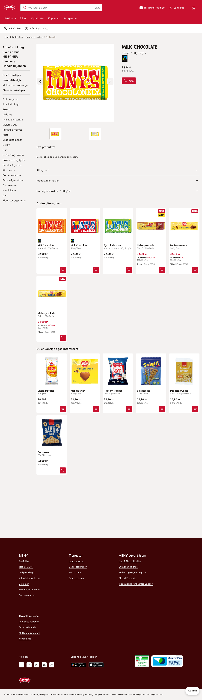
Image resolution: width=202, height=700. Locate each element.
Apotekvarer (10, 185)
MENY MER (10, 56)
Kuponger (53, 18)
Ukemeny (9, 61)
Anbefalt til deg (13, 47)
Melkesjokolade (145, 245)
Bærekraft (24, 583)
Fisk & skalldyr (11, 104)
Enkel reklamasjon (28, 627)
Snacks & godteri (12, 165)
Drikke (6, 144)
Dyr (5, 195)
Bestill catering (76, 578)
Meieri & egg (10, 124)
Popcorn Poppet (113, 390)
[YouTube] (36, 664)
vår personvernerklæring (71, 694)
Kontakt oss (25, 638)
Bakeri (6, 109)
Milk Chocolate (46, 245)
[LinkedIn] (44, 664)
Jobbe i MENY (26, 566)
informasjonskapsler (93, 694)
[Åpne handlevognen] (193, 7)
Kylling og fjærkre (13, 119)
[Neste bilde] (110, 81)
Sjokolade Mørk (112, 245)
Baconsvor (44, 452)
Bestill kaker (75, 572)
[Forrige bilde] (40, 81)
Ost (5, 149)
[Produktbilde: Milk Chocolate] (55, 134)
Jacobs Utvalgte (12, 80)
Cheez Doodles (46, 390)
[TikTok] (51, 664)
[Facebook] (21, 664)
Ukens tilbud (11, 52)
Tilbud (23, 18)
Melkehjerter (78, 390)
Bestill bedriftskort (78, 566)
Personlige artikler (13, 180)
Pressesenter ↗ (27, 595)
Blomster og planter (14, 200)
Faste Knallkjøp (12, 75)
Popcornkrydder (179, 390)
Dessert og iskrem (13, 155)
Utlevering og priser (128, 566)
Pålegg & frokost (12, 129)
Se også (68, 18)
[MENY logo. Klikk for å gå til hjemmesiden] (9, 7)
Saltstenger (143, 390)
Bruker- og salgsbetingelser (133, 572)
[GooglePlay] (78, 664)
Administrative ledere (29, 578)
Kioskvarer (9, 170)
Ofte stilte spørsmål (29, 621)
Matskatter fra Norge (15, 85)
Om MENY (24, 561)
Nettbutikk (10, 18)
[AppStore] (96, 664)
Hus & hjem (9, 190)
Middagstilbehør (12, 139)
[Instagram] (29, 664)
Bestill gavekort (76, 561)
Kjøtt (5, 134)
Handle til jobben (14, 66)
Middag (7, 114)
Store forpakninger (14, 90)
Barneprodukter (12, 175)
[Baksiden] (95, 134)
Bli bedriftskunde (127, 578)
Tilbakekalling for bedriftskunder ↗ (136, 583)
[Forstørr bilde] (75, 83)
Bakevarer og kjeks (14, 160)
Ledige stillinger (27, 572)
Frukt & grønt (10, 99)
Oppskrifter (37, 18)
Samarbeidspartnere (29, 589)
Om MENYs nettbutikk (130, 561)
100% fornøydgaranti (29, 633)
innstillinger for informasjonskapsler (147, 694)
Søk (97, 7)
